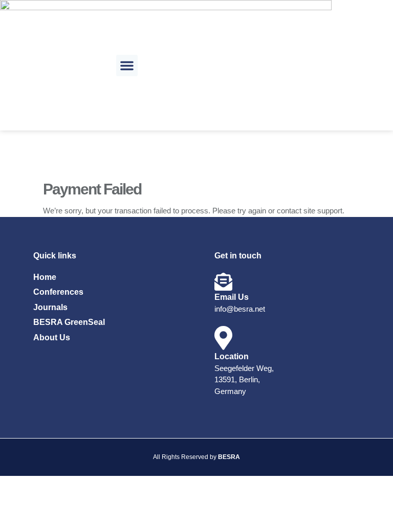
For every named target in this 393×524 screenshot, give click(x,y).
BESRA (229, 457)
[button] (127, 65)
